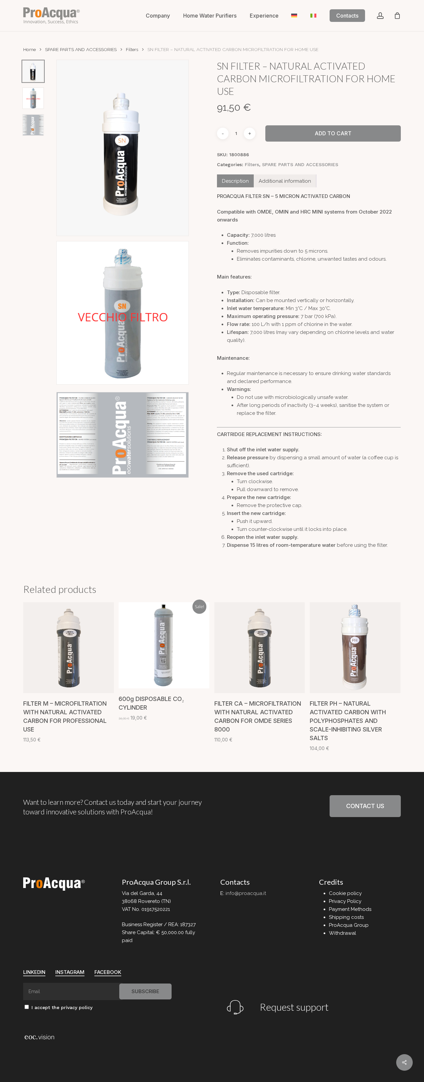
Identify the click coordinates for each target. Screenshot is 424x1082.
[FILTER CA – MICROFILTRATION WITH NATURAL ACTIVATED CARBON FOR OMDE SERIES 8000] (259, 647)
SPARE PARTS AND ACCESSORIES (81, 49)
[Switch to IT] (313, 15)
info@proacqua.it (246, 893)
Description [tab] (235, 181)
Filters (132, 49)
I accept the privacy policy (61, 1007)
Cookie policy (345, 893)
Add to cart (333, 133)
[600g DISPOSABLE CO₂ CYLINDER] (164, 645)
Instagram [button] (69, 972)
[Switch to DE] (294, 15)
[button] (365, 806)
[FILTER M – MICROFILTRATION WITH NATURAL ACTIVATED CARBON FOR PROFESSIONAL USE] (68, 647)
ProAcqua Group (349, 925)
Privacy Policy (345, 901)
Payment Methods (350, 909)
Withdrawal (342, 933)
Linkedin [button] (34, 972)
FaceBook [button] (107, 972)
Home (29, 49)
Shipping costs (346, 917)
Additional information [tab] (285, 181)
